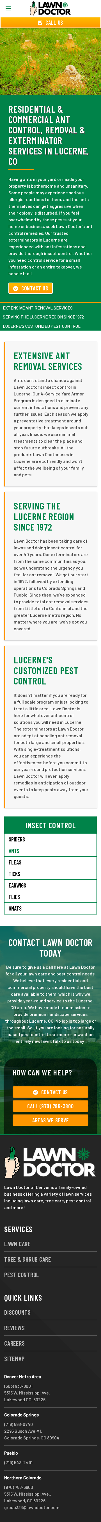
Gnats (15, 908)
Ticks (14, 873)
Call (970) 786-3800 (50, 1106)
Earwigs (17, 885)
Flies (14, 896)
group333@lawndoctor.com (31, 1507)
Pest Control (21, 1274)
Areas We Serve (50, 1120)
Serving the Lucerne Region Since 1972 (43, 316)
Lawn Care (17, 1243)
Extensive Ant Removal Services (38, 307)
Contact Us (34, 288)
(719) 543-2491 (18, 1462)
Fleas (15, 862)
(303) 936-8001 (18, 1386)
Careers (14, 1343)
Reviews (14, 1327)
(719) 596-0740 (18, 1424)
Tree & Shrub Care (27, 1259)
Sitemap (14, 1358)
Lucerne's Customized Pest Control (42, 326)
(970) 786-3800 (18, 1487)
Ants (14, 850)
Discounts (17, 1312)
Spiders (17, 839)
